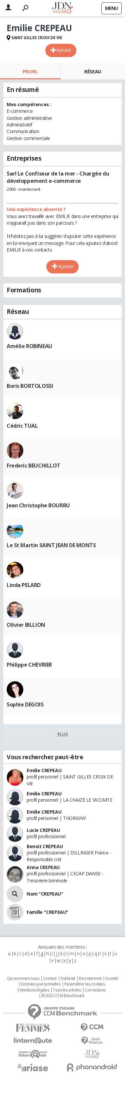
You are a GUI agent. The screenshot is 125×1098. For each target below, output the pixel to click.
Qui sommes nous (23, 978)
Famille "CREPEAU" (47, 912)
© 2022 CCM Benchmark (62, 995)
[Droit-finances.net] (92, 1041)
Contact (50, 978)
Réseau (92, 71)
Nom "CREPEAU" (45, 894)
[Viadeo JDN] (92, 1054)
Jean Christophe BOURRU (38, 505)
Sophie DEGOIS (25, 704)
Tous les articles (67, 990)
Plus (62, 734)
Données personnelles (41, 984)
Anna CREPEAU (43, 867)
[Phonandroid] (92, 1067)
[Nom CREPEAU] (15, 894)
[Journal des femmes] (33, 1028)
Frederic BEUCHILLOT (33, 465)
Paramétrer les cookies (84, 984)
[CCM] (92, 1027)
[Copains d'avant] (33, 1054)
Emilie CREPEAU (44, 770)
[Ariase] (33, 1067)
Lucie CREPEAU (43, 830)
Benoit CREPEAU (45, 846)
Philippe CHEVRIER (29, 664)
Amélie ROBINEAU (29, 346)
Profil (30, 71)
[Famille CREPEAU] (15, 912)
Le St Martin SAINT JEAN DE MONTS (51, 545)
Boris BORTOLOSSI (30, 386)
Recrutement (90, 978)
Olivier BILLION (26, 624)
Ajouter (63, 50)
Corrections (95, 990)
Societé (111, 978)
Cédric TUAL (22, 425)
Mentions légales (34, 990)
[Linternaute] (33, 1041)
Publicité (68, 978)
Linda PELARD (24, 585)
